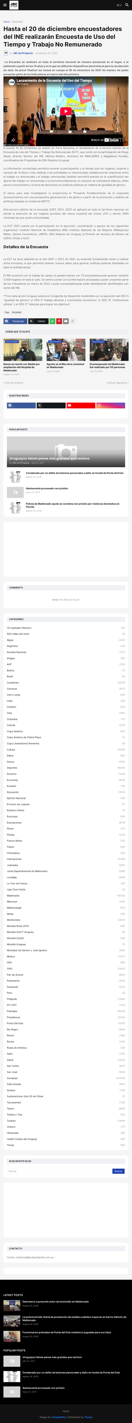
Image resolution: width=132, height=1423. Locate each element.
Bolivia (66, 670)
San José (66, 1071)
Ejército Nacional (66, 798)
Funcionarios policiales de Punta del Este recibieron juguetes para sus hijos (67, 1332)
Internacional (66, 858)
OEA (66, 962)
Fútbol (66, 846)
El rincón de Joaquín (66, 804)
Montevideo (66, 919)
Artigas (66, 658)
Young (66, 1144)
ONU (66, 968)
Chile (66, 700)
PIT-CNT (66, 1004)
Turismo (66, 1120)
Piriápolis (66, 999)
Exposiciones (66, 822)
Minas (66, 913)
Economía (66, 780)
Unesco (66, 1126)
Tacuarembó (66, 1102)
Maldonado (66, 895)
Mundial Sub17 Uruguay (66, 931)
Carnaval (66, 688)
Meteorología (66, 907)
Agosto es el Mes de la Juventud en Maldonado (65, 366)
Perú (66, 992)
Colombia (66, 719)
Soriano (66, 1090)
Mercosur (66, 901)
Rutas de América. (66, 1047)
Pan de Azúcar (66, 974)
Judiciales (66, 865)
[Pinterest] (59, 321)
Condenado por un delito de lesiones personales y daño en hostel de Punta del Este (74, 472)
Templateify (58, 1417)
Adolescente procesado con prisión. (47, 488)
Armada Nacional (66, 652)
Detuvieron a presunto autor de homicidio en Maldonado (56, 1301)
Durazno (66, 773)
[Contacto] (51, 412)
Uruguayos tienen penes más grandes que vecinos (52, 1357)
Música (66, 956)
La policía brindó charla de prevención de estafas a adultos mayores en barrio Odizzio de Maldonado (74, 1318)
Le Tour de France (66, 883)
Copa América (66, 731)
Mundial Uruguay (66, 944)
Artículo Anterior (14, 382)
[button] (4, 5)
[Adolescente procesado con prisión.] (15, 492)
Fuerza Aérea (66, 840)
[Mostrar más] (72, 321)
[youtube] (81, 405)
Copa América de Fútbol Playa (66, 737)
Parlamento (66, 980)
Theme (88, 1417)
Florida (66, 834)
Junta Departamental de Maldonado (66, 871)
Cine (66, 713)
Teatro (66, 1108)
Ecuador (66, 785)
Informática (66, 853)
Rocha (66, 1041)
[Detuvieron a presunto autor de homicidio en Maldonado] (11, 1305)
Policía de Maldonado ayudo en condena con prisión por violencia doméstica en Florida (72, 505)
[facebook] (21, 405)
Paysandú (66, 986)
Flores (66, 828)
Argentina (66, 645)
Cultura (66, 749)
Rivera (66, 1035)
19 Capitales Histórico (66, 627)
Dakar (66, 755)
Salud (66, 1059)
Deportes (66, 767)
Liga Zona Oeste (66, 889)
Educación (66, 792)
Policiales (66, 1011)
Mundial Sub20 (66, 938)
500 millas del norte (66, 633)
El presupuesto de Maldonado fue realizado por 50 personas (107, 366)
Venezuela (66, 1132)
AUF (66, 664)
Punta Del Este (66, 1023)
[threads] (21, 412)
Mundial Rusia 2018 (66, 926)
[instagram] (110, 405)
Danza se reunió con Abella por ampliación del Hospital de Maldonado (21, 367)
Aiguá (66, 640)
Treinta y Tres (66, 1114)
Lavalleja (66, 877)
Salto (66, 1053)
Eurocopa (66, 816)
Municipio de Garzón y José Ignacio (66, 950)
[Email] (66, 321)
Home (66, 1411)
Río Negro (66, 1029)
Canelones (66, 682)
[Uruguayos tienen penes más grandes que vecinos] (11, 1361)
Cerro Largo (66, 694)
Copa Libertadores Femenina (66, 743)
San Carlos (66, 1065)
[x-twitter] (51, 405)
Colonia (66, 725)
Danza (66, 761)
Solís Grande (66, 1084)
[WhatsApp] (52, 321)
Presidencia (66, 1017)
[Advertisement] (66, 549)
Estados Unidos (66, 810)
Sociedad (17, 22)
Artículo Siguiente (117, 382)
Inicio (6, 22)
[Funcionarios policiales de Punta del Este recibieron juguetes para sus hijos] (11, 1336)
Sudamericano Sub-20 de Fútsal (66, 1096)
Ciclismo (66, 706)
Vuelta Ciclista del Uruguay (66, 1139)
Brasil (66, 676)
